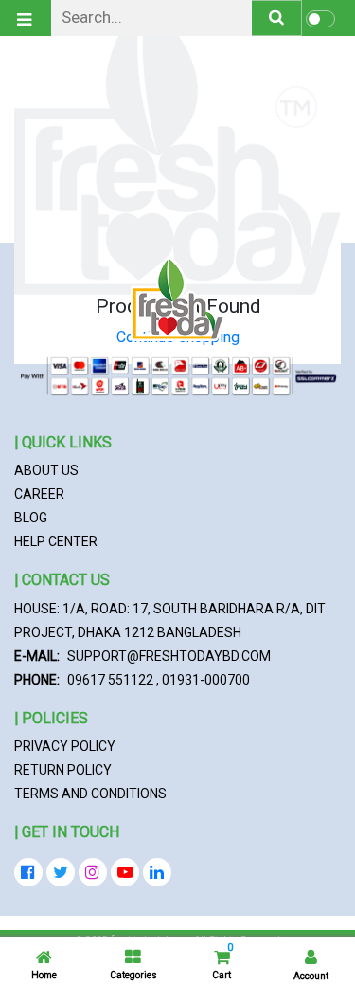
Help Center (56, 541)
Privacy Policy (64, 746)
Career (39, 494)
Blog (30, 517)
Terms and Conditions (90, 793)
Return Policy (63, 769)
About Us (46, 470)
